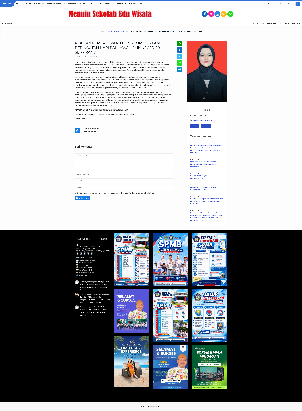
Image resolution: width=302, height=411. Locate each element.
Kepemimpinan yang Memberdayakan (199, 177)
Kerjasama (94, 4)
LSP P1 (106, 4)
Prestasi (72, 4)
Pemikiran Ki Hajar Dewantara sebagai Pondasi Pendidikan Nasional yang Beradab (206, 201)
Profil (19, 4)
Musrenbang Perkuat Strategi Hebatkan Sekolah (203, 188)
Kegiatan (38, 4)
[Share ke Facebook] (179, 50)
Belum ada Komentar (202, 120)
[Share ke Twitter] (179, 56)
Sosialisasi (206, 126)
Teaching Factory (55, 4)
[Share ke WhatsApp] (179, 63)
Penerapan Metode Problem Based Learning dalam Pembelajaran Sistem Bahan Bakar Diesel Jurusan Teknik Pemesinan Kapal (206, 216)
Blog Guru (124, 31)
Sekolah (195, 126)
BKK (140, 4)
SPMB (82, 4)
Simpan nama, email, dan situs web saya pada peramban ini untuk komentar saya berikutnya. (115, 193)
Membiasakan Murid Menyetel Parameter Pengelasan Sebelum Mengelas (204, 164)
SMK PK (132, 4)
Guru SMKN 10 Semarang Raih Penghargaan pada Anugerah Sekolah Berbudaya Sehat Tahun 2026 (95, 300)
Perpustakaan (119, 4)
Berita (28, 4)
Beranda (7, 4)
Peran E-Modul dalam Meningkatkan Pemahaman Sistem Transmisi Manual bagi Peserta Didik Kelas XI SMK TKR (206, 149)
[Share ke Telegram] (179, 69)
